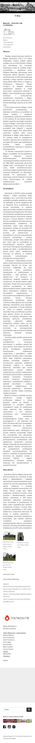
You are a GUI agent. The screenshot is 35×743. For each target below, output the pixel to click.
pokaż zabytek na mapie (8, 574)
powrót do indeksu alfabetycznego (11, 579)
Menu (19, 16)
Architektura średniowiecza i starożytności (17, 6)
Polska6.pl (6, 656)
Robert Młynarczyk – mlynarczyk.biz (14, 633)
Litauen (5, 651)
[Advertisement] (17, 685)
